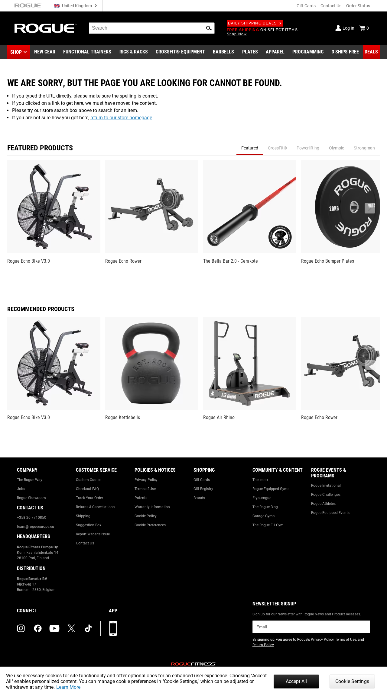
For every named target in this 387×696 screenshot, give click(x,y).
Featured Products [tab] (40, 148)
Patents (141, 498)
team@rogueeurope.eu (35, 526)
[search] (152, 28)
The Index (260, 480)
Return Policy (263, 645)
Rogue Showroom (31, 498)
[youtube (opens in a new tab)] (54, 628)
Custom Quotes (88, 480)
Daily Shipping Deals (252, 23)
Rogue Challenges (325, 494)
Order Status (358, 5)
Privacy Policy (146, 480)
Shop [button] (16, 52)
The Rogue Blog (265, 507)
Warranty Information (152, 507)
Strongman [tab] (364, 148)
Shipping (83, 516)
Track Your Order (89, 498)
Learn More (68, 687)
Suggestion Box (88, 525)
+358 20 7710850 (31, 517)
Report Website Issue (93, 534)
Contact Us (330, 5)
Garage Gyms (263, 516)
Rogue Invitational (326, 485)
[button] (209, 28)
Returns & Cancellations (95, 507)
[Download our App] (113, 628)
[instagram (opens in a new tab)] (20, 628)
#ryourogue (261, 498)
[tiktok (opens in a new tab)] (88, 628)
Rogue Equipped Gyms (270, 489)
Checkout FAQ (87, 489)
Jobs (21, 489)
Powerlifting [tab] (308, 148)
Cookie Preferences (150, 525)
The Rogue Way (29, 480)
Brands (199, 498)
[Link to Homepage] (46, 28)
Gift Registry (203, 489)
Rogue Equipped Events (330, 513)
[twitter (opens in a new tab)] (71, 628)
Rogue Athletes (323, 504)
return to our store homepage (121, 117)
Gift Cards (306, 5)
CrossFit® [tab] (277, 148)
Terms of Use (145, 489)
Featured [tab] (249, 148)
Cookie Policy (146, 516)
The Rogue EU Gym (268, 525)
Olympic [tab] (336, 148)
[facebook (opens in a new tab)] (37, 628)
